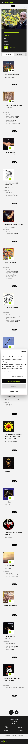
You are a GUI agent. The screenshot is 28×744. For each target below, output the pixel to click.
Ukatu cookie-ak (14, 391)
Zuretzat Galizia (10, 605)
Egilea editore (11, 77)
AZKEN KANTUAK (14, 719)
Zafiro (9, 474)
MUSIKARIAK (14, 723)
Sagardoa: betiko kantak (13, 224)
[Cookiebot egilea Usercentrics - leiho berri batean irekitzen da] (20, 352)
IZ (8, 310)
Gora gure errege (11, 307)
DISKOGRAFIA (8, 54)
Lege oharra (7, 735)
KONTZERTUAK (12, 47)
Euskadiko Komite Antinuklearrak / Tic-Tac (10, 442)
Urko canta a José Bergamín (11, 184)
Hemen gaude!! (9, 152)
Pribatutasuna (13, 735)
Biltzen (7, 471)
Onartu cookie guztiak (14, 381)
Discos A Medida (12, 110)
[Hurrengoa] (6, 741)
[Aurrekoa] (2, 741)
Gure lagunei (9, 566)
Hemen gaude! (9, 636)
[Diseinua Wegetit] (6, 727)
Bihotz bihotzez (10, 262)
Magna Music (11, 187)
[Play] (4, 741)
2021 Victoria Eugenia (12, 74)
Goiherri (7, 502)
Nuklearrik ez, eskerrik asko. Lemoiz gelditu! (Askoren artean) (13, 437)
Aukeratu (13, 386)
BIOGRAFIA (19, 54)
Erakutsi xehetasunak (17, 376)
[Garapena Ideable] (20, 727)
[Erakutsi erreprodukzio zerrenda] (26, 740)
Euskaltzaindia (11, 537)
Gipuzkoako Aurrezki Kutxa (14, 265)
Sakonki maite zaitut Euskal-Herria (12, 679)
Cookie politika (20, 735)
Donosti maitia (10, 397)
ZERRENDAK (14, 721)
